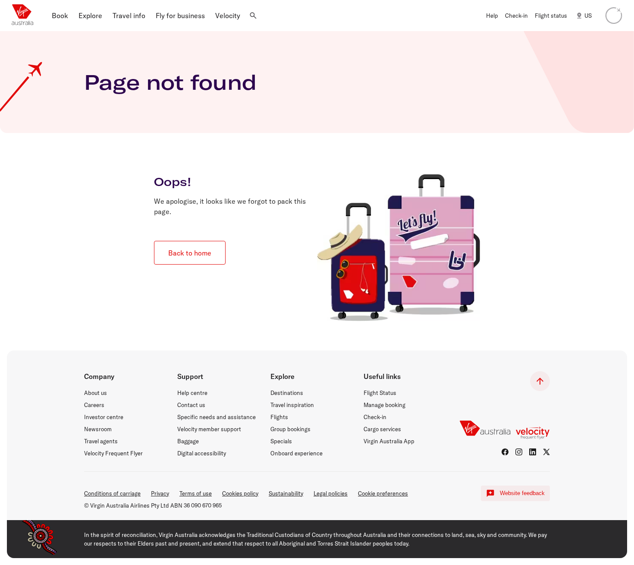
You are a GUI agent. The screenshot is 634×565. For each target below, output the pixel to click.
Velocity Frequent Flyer (113, 453)
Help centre (192, 392)
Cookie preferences (383, 493)
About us (95, 392)
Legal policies (331, 493)
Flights (279, 416)
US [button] (588, 15)
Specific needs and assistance (216, 416)
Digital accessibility (201, 453)
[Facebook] (505, 451)
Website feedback (522, 493)
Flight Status (380, 392)
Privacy (160, 493)
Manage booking (384, 404)
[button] (60, 15)
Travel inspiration (292, 404)
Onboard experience (296, 453)
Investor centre (103, 416)
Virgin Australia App (389, 441)
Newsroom (98, 429)
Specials (281, 441)
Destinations (286, 392)
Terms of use (195, 493)
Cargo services (382, 429)
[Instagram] (518, 451)
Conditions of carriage (112, 493)
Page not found (170, 82)
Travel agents (101, 441)
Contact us (191, 404)
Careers (94, 404)
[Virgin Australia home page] (22, 15)
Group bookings (290, 429)
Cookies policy (240, 493)
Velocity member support (209, 429)
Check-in (375, 416)
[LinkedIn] (532, 451)
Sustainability (286, 493)
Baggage (188, 441)
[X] (546, 451)
